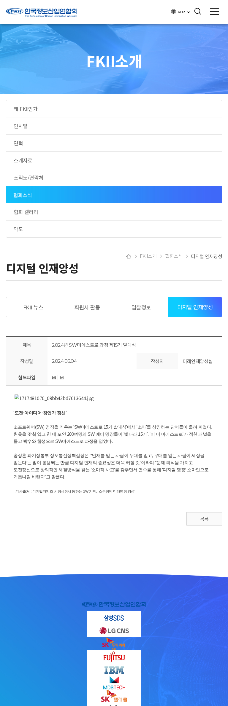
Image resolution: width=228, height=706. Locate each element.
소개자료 (23, 160)
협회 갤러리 (26, 211)
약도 (18, 229)
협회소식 (22, 195)
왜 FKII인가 (25, 108)
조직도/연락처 (28, 177)
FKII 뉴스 (33, 307)
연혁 (18, 143)
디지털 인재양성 (195, 307)
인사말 (21, 126)
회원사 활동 (87, 307)
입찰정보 (141, 307)
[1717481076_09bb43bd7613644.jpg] (54, 398)
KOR (182, 11)
